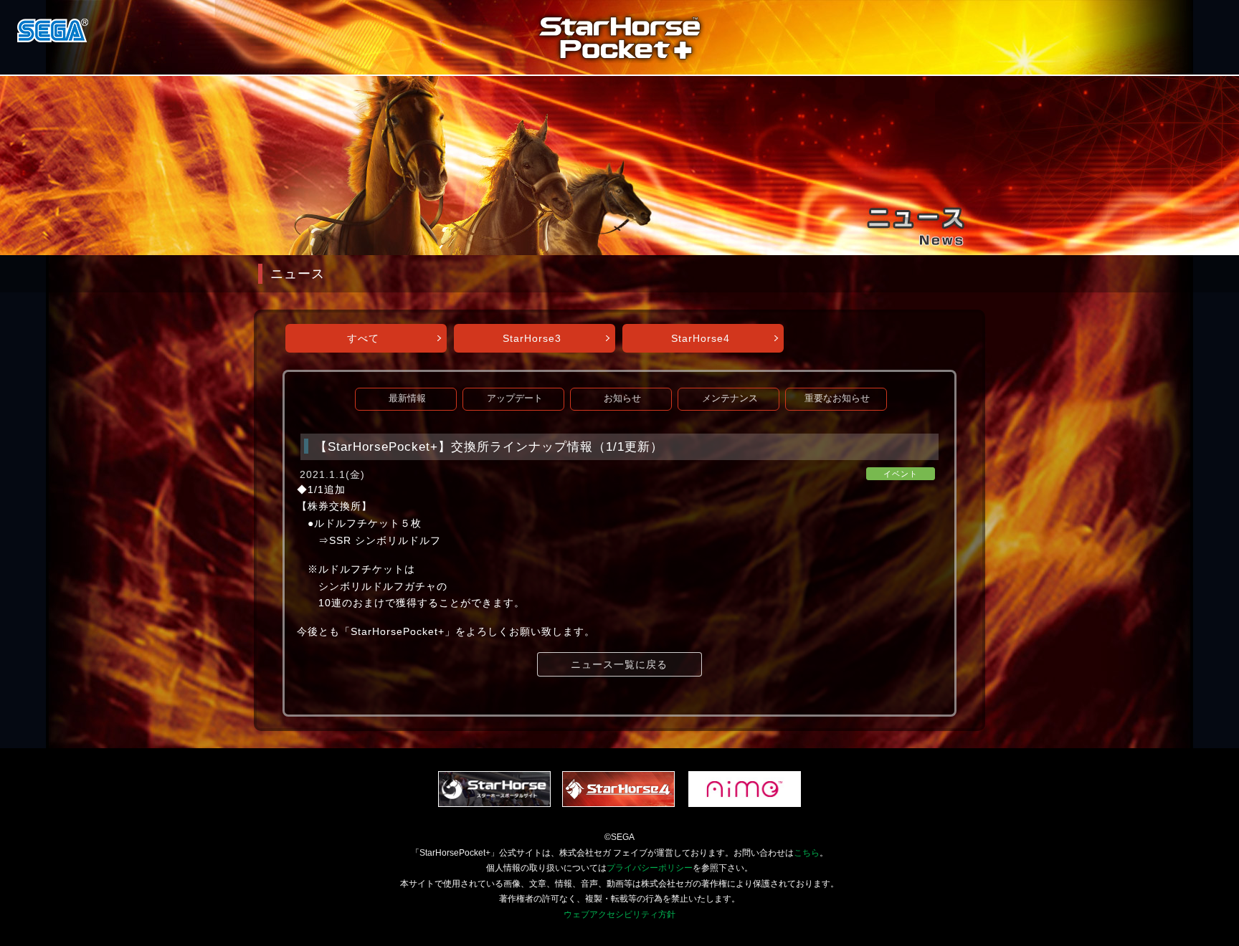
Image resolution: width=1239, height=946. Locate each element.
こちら (807, 853)
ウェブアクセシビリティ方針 (619, 914)
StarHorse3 (532, 338)
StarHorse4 (700, 338)
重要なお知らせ (837, 398)
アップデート (515, 398)
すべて (363, 338)
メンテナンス (730, 398)
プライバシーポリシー (650, 868)
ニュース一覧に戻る (619, 664)
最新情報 (407, 398)
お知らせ (622, 398)
